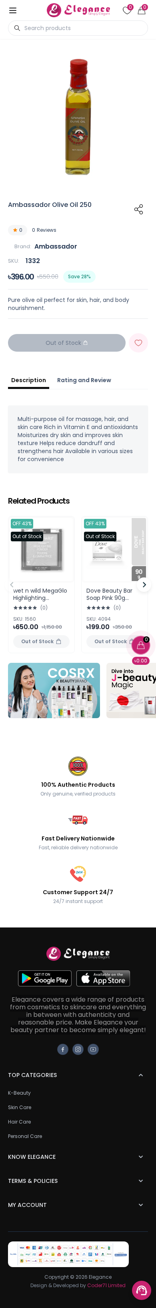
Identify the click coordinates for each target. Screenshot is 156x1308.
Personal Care (25, 1136)
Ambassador (55, 246)
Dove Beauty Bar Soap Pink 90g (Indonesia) (109, 598)
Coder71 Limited (106, 1285)
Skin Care (19, 1107)
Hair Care (19, 1121)
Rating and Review (84, 380)
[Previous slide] (12, 584)
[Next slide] (144, 584)
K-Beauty (19, 1092)
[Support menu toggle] (141, 1290)
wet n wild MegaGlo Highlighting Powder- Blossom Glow (40, 601)
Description (28, 380)
